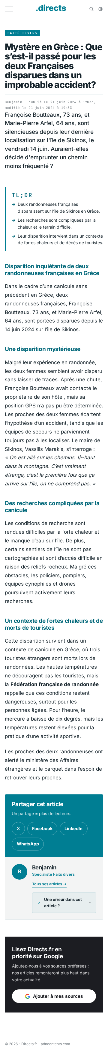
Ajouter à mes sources (58, 996)
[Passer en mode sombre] (100, 9)
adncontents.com (55, 1044)
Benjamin (13, 102)
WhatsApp (28, 843)
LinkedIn (73, 828)
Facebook (42, 828)
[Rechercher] (91, 9)
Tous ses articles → (49, 884)
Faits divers (23, 33)
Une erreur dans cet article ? (63, 902)
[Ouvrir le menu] (9, 9)
